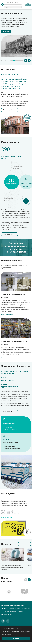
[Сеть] (12, 554)
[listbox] (13, 7)
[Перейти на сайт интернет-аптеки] (26, 201)
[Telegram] (3, 621)
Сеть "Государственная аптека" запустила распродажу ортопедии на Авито (12, 568)
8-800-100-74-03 (14, 612)
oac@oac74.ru (8, 615)
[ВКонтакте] (8, 621)
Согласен (16, 638)
